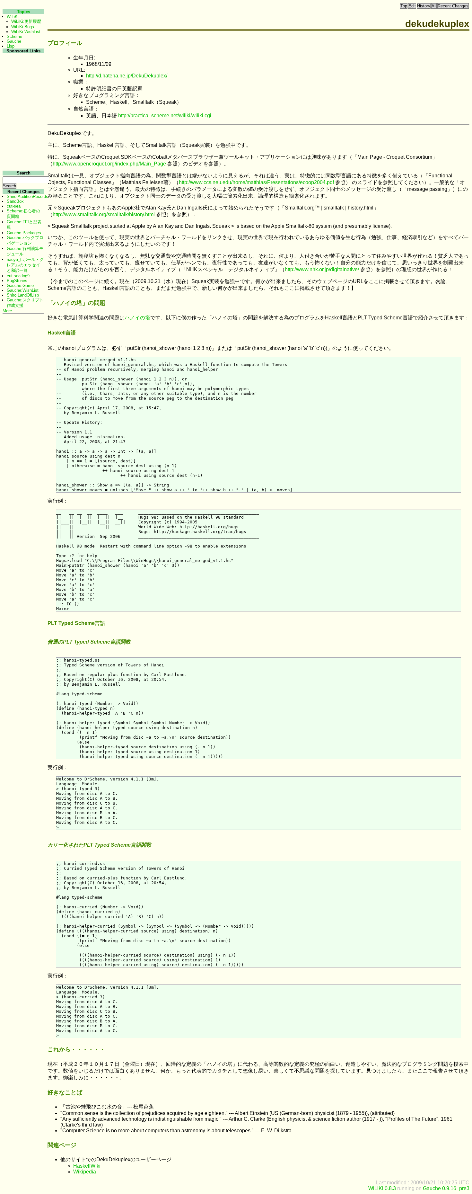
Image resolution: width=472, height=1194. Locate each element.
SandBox (15, 201)
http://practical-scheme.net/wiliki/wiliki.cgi (164, 115)
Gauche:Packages (24, 232)
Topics (23, 11)
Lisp (10, 46)
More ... (10, 310)
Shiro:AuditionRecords (27, 196)
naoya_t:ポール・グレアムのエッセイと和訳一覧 (25, 265)
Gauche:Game (20, 285)
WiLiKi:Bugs (22, 26)
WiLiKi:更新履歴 (26, 21)
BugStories (17, 280)
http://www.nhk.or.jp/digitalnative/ (322, 269)
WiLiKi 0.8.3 (382, 1188)
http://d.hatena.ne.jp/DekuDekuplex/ (126, 75)
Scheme (14, 36)
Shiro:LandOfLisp (23, 295)
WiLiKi (13, 16)
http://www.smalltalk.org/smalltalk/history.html (104, 214)
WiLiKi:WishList (25, 31)
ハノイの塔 (137, 317)
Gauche (14, 41)
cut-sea (14, 206)
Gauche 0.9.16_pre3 (446, 1188)
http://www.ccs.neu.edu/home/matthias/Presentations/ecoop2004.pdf (256, 182)
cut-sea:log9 (18, 275)
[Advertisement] (23, 150)
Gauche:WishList (23, 290)
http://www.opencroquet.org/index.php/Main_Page (109, 163)
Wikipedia (84, 1171)
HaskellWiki (87, 1166)
